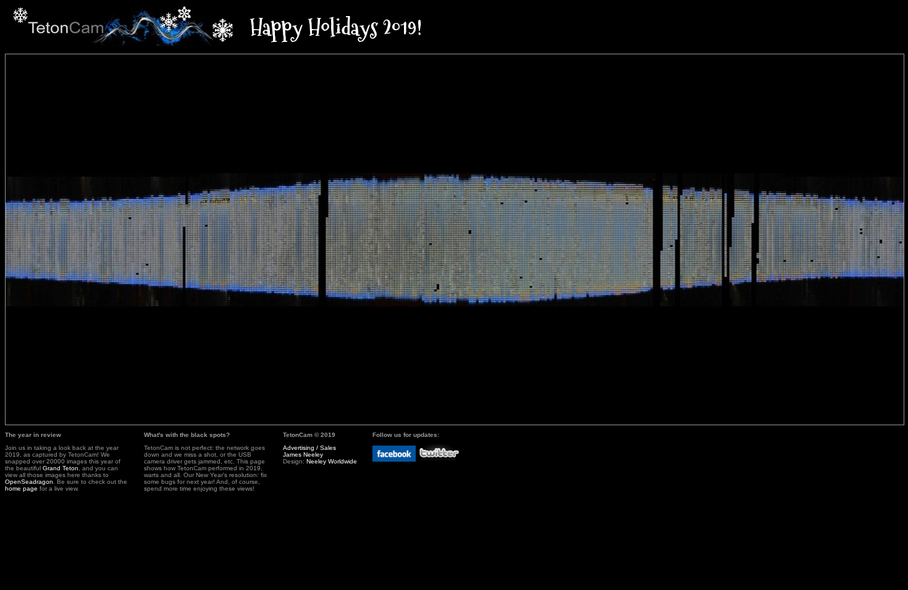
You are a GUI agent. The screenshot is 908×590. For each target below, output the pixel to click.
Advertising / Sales (309, 447)
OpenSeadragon (29, 481)
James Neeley (303, 454)
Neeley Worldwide (331, 461)
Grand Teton (60, 468)
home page (21, 488)
